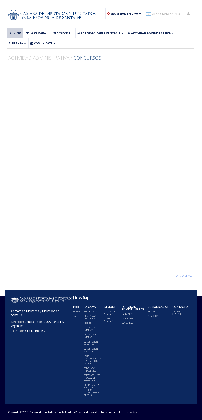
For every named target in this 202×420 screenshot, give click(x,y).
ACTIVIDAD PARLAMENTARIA (100, 33)
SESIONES (63, 33)
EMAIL (190, 276)
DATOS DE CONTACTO (177, 312)
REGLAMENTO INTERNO (90, 336)
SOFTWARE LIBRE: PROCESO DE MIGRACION (92, 378)
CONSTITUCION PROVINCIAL (91, 343)
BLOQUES (88, 322)
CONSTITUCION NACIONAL (91, 350)
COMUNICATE (43, 43)
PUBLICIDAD (153, 315)
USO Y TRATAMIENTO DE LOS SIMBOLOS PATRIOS (92, 359)
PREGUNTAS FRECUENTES (90, 369)
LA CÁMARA (38, 33)
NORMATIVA (127, 313)
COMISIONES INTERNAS (90, 329)
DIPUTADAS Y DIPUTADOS (90, 317)
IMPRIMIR (180, 276)
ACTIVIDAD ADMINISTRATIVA (151, 33)
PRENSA (17, 43)
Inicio (17, 33)
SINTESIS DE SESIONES (109, 312)
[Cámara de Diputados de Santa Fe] (53, 15)
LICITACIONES (128, 318)
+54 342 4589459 (34, 330)
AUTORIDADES (90, 311)
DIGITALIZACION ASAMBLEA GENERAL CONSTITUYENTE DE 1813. (92, 390)
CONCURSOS (127, 322)
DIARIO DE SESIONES (109, 319)
